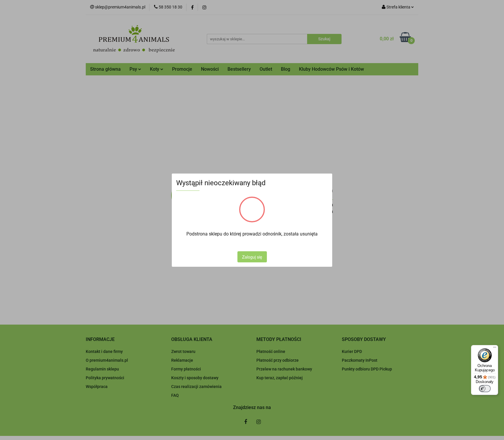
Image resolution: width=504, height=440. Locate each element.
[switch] (485, 388)
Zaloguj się (252, 257)
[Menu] (494, 348)
